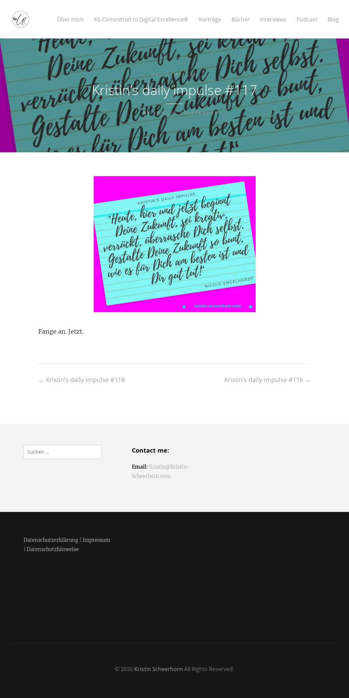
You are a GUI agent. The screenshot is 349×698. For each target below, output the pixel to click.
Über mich (70, 19)
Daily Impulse (174, 74)
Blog (333, 19)
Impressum (96, 540)
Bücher (240, 19)
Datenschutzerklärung (51, 540)
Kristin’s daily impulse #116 (267, 380)
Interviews (273, 19)
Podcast (307, 19)
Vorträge (209, 19)
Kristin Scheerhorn (186, 112)
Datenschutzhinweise (53, 549)
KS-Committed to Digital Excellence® (141, 19)
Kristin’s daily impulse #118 (81, 380)
